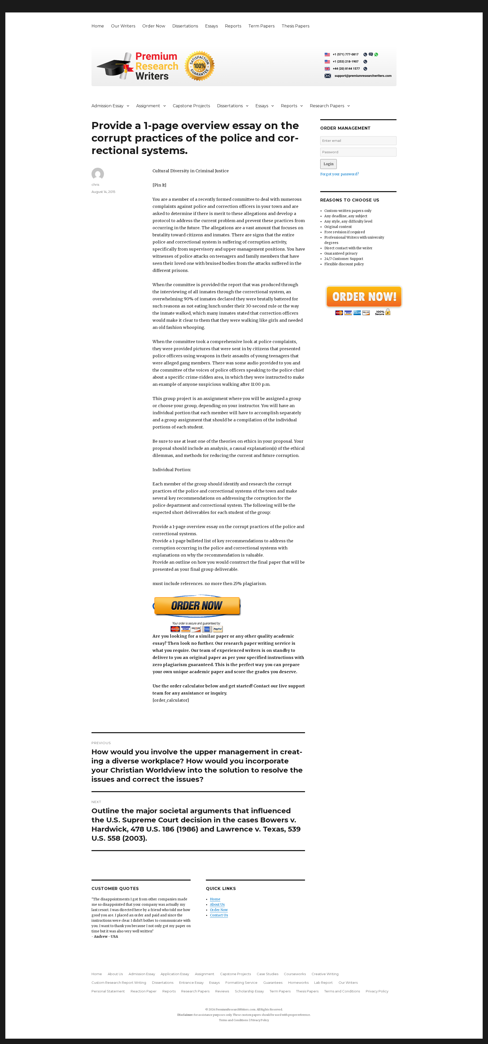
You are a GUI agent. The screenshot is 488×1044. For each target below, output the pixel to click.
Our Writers (123, 26)
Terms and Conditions (342, 991)
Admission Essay (108, 105)
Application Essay (175, 974)
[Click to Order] (228, 613)
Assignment (148, 105)
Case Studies (267, 974)
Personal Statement (108, 991)
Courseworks (295, 974)
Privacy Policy (377, 991)
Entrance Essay (191, 982)
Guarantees (272, 982)
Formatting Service (241, 982)
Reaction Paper (144, 991)
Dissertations (185, 26)
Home (98, 26)
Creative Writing (325, 974)
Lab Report (323, 982)
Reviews (222, 991)
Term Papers (261, 26)
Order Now (153, 26)
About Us (217, 904)
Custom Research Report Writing (119, 982)
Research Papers (327, 105)
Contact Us (219, 915)
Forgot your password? (339, 174)
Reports (233, 26)
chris (95, 184)
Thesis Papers (295, 26)
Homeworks (298, 982)
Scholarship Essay (249, 991)
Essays (211, 26)
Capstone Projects (191, 105)
